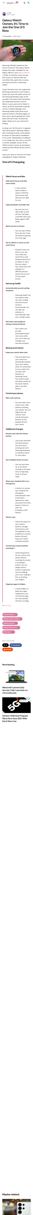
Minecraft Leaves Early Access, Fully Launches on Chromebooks (15, 690)
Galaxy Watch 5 (11, 623)
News (7, 1202)
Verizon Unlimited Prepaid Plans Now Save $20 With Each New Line (15, 718)
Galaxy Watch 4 (10, 614)
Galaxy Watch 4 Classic (13, 619)
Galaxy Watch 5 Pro (12, 627)
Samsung (7, 605)
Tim (9, 13)
